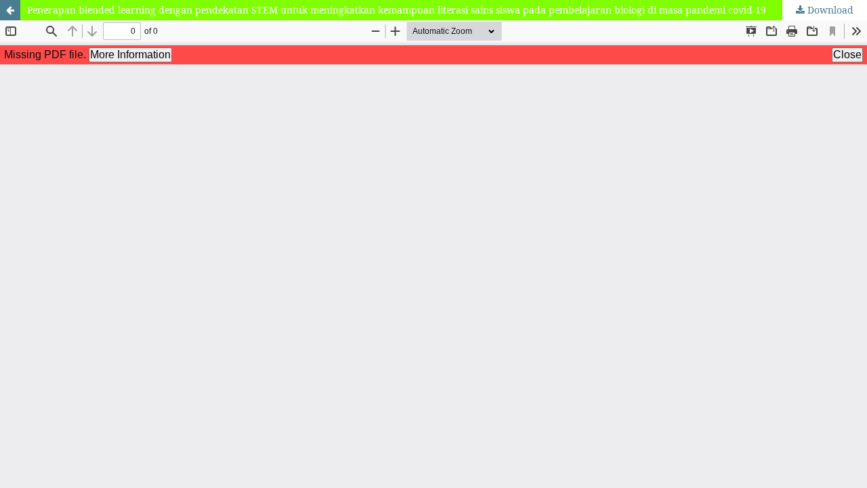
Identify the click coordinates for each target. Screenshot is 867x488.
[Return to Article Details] (10, 10)
